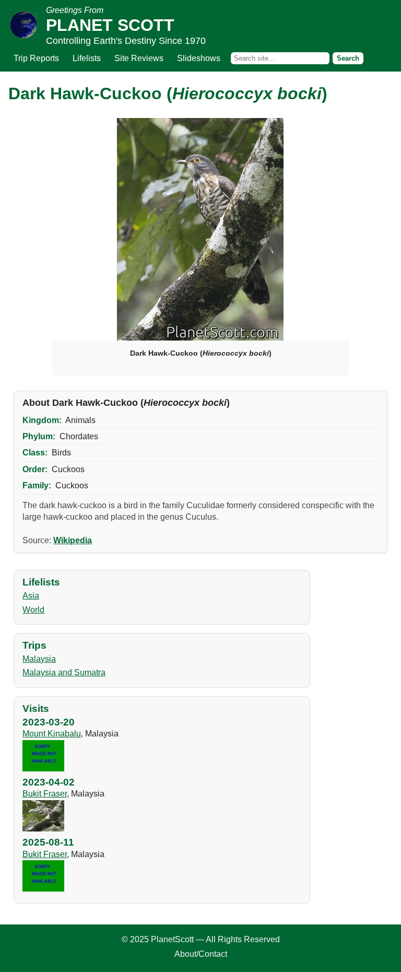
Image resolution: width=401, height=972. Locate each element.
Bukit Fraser (44, 793)
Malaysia (39, 658)
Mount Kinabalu (51, 733)
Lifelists (87, 58)
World (33, 609)
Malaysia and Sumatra (63, 672)
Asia (30, 595)
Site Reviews (138, 58)
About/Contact (200, 954)
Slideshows (198, 58)
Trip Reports (36, 58)
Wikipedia (72, 540)
